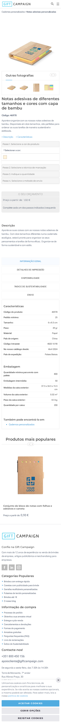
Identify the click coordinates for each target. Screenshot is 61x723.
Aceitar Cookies (30, 703)
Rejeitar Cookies (30, 718)
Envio (30, 295)
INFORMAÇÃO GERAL (30, 261)
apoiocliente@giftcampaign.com (22, 661)
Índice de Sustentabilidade (16, 644)
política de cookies (18, 695)
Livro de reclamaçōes (14, 640)
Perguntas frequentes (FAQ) (16, 636)
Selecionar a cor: (12, 150)
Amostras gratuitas (12, 632)
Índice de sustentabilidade (30, 286)
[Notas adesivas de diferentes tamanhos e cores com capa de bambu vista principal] (30, 42)
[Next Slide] (54, 75)
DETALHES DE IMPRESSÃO (30, 270)
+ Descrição (7, 137)
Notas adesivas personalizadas (41, 12)
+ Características (24, 137)
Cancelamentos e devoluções (17, 624)
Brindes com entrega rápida (17, 581)
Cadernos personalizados (13, 12)
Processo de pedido (13, 612)
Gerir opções (30, 710)
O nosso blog (10, 601)
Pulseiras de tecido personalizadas (20, 593)
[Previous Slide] (51, 75)
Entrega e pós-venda (13, 620)
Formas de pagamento (14, 628)
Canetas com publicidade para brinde (21, 585)
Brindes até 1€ (10, 597)
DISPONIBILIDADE (30, 278)
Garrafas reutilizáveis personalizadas (20, 589)
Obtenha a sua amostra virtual (17, 616)
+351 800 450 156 (13, 656)
